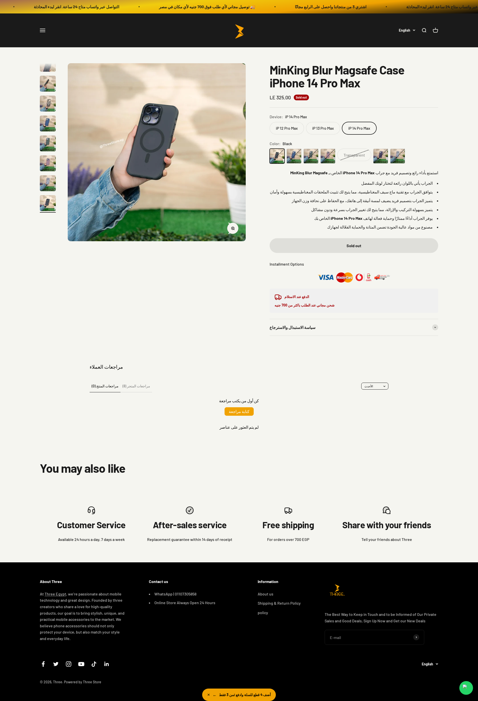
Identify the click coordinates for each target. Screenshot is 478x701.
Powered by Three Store (82, 682)
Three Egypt (55, 593)
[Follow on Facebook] (43, 664)
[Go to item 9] (48, 164)
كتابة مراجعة (239, 411)
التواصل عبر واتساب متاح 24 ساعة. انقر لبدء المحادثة (50, 6)
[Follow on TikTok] (94, 664)
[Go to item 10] (48, 184)
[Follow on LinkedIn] (106, 664)
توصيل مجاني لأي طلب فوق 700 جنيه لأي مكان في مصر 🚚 (181, 6)
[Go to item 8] (48, 144)
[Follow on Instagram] (68, 664)
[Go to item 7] (48, 124)
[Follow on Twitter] (56, 664)
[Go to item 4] (48, 64)
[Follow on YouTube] (81, 664)
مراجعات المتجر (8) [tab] (136, 386)
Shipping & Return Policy (279, 603)
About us (265, 593)
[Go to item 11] (48, 204)
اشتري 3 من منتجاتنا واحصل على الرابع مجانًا (304, 6)
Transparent (354, 155)
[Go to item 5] (48, 84)
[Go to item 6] (48, 104)
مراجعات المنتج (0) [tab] (105, 386)
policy (263, 612)
